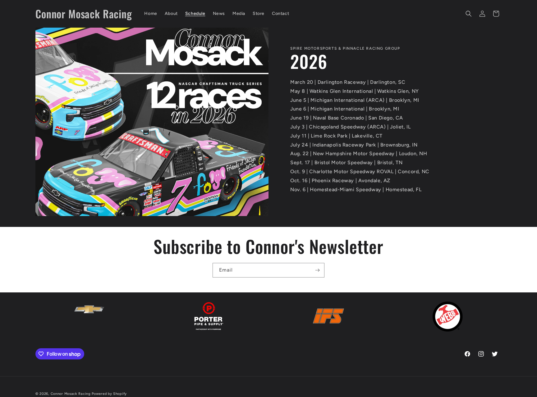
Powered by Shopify (109, 394)
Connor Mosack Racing (71, 394)
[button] (468, 13)
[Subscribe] (317, 270)
